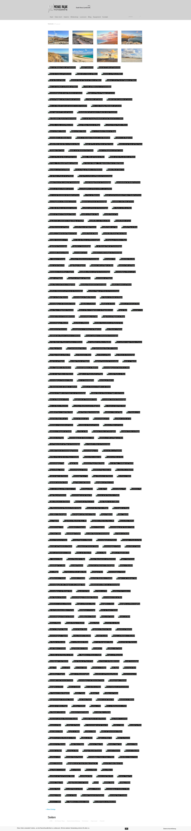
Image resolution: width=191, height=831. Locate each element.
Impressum (94, 821)
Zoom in (54, 38)
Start (51, 17)
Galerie (66, 17)
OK (126, 828)
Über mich (58, 17)
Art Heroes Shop (59, 821)
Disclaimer (85, 821)
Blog (89, 17)
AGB (50, 821)
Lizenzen (83, 17)
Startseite (50, 24)
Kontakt (105, 17)
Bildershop (74, 17)
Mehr (63, 38)
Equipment (97, 17)
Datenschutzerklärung (73, 821)
